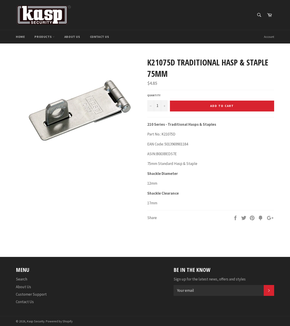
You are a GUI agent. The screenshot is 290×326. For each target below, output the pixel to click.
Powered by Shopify (59, 321)
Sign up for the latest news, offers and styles (210, 279)
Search (21, 279)
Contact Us (99, 37)
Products (43, 37)
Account (269, 37)
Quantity (153, 95)
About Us (72, 37)
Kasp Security (35, 321)
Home (20, 37)
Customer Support (31, 294)
